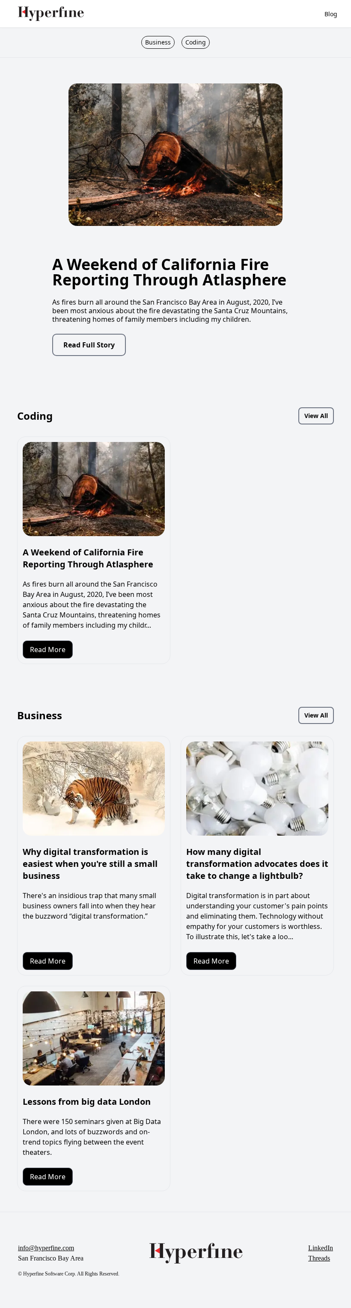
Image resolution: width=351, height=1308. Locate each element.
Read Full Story (89, 345)
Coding (195, 42)
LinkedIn (320, 1248)
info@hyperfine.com (46, 1248)
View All (316, 416)
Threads (319, 1258)
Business (158, 42)
